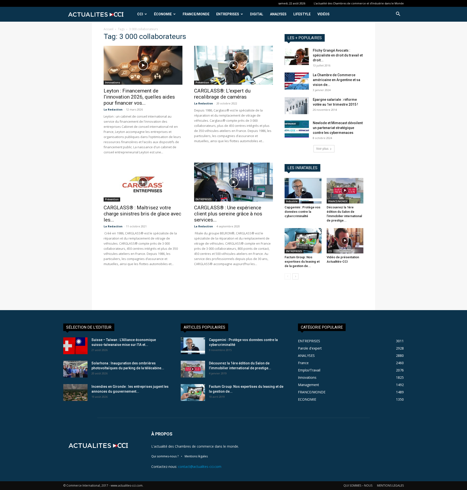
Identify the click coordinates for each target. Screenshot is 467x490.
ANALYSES (278, 14)
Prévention (202, 82)
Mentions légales (196, 456)
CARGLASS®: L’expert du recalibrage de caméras (222, 94)
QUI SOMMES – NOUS (357, 485)
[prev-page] (288, 276)
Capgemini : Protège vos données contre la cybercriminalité (302, 211)
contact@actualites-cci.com (199, 466)
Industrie (291, 201)
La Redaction (113, 109)
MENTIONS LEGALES (390, 485)
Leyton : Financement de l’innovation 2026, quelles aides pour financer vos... (139, 97)
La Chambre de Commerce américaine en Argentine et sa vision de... (336, 80)
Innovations (112, 82)
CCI (140, 14)
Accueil (108, 29)
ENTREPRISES (227, 14)
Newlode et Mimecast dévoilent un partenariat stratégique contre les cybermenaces (338, 128)
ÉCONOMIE (163, 14)
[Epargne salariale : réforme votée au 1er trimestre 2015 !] (297, 105)
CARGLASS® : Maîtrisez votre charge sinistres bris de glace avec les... (142, 214)
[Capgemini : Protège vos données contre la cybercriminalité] (303, 190)
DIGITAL (256, 14)
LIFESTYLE (302, 14)
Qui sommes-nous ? (165, 456)
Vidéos (323, 14)
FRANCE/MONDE (196, 14)
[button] (398, 14)
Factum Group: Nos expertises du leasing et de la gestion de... (302, 261)
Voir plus (322, 149)
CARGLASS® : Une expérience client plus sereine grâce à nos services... (228, 214)
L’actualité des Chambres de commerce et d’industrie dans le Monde (359, 3)
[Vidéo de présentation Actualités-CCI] (345, 240)
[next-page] (295, 276)
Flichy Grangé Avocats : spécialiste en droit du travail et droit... (338, 55)
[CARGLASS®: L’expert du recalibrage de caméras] (233, 65)
